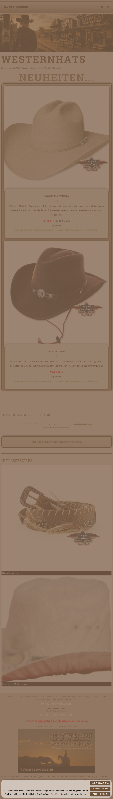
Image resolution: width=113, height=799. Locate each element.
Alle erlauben (100, 794)
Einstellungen (100, 789)
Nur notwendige (100, 783)
